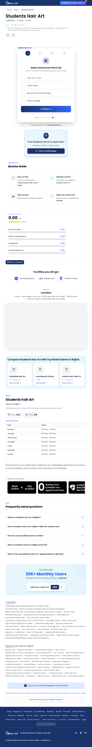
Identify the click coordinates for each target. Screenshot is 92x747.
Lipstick (43, 715)
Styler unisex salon (69, 620)
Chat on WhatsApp (47, 151)
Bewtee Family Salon (14, 615)
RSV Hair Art (31, 676)
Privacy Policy (33, 719)
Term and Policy (49, 719)
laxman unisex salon (59, 629)
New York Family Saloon (75, 653)
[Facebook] (80, 733)
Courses (74, 715)
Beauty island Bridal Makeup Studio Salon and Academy (27, 638)
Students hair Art (39, 673)
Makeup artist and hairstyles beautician (39, 615)
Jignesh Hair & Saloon (14, 656)
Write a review (15, 262)
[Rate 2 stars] (14, 24)
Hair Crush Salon (28, 629)
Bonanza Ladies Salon (64, 623)
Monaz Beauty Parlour (70, 656)
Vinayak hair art (12, 661)
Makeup (50, 711)
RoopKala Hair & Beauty (41, 661)
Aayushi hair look (72, 667)
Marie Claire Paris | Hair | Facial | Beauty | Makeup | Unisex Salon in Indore (33, 612)
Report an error (56, 699)
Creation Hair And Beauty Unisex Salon (20, 667)
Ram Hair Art (60, 650)
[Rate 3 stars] (17, 24)
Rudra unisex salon (13, 629)
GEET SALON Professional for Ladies (19, 623)
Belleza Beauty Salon (29, 626)
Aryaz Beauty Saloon (31, 658)
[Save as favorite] (13, 35)
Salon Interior (78, 711)
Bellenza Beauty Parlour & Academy (20, 653)
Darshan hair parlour (13, 664)
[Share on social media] (8, 35)
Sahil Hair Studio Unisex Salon (17, 635)
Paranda (67, 711)
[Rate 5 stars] (23, 24)
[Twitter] (76, 733)
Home (9, 10)
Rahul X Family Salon (35, 632)
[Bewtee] (12, 733)
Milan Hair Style (43, 676)
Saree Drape (54, 715)
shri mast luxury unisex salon (38, 618)
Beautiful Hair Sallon (51, 670)
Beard (58, 711)
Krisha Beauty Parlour (61, 664)
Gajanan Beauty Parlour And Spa (18, 673)
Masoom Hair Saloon (25, 650)
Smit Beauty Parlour (76, 676)
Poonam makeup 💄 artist (49, 626)
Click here (32, 685)
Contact (62, 719)
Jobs (82, 715)
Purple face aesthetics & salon (42, 635)
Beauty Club (10, 650)
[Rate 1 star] (12, 24)
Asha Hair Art (25, 661)
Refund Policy (74, 719)
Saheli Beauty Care (59, 676)
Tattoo (29, 715)
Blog (9, 711)
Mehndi (20, 715)
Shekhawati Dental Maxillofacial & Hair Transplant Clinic (27, 606)
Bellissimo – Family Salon (15, 632)
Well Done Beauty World (15, 676)
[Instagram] (85, 733)
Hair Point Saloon (44, 664)
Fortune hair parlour (43, 653)
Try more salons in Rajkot (77, 693)
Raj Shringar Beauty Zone (50, 656)
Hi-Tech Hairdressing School (69, 658)
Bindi (36, 715)
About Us (21, 719)
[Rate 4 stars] (20, 24)
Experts (65, 715)
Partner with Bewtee (46, 724)
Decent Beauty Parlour (44, 650)
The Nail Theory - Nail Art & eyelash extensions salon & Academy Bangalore (35, 609)
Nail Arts (12, 715)
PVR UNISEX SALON (53, 620)
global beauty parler (13, 658)
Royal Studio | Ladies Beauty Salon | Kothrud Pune (25, 620)
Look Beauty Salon (55, 673)
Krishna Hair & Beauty (61, 661)
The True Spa (58, 653)
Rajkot (16, 10)
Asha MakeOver (63, 615)
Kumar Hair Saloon (49, 658)
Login (84, 719)
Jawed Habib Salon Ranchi (55, 632)
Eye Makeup (39, 711)
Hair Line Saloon (44, 667)
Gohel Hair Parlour (31, 656)
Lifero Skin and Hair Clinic (15, 618)
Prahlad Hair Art (58, 667)
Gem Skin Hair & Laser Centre (73, 626)
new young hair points (33, 670)
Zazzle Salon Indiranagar (44, 623)
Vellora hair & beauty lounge (68, 635)
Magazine (17, 711)
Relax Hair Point (71, 673)
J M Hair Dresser (30, 664)
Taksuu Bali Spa (43, 629)
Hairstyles (27, 711)
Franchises (10, 719)
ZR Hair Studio (69, 612)
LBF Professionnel (12, 626)
